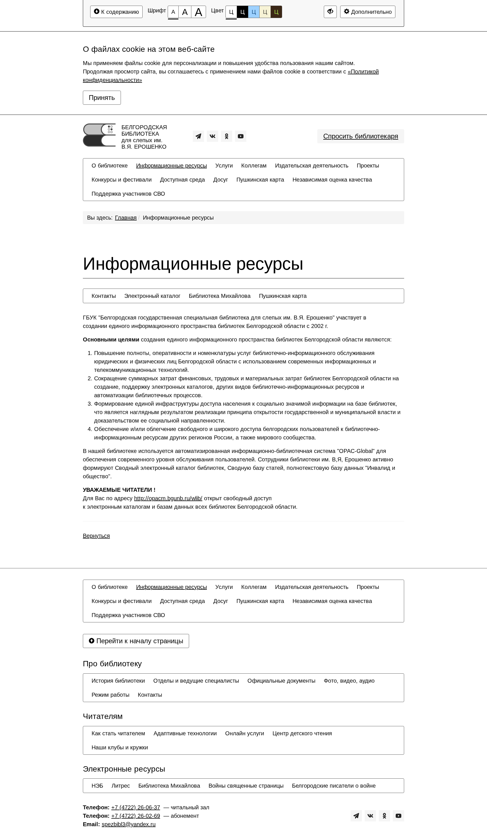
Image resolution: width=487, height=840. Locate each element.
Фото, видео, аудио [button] (349, 681)
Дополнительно (370, 12)
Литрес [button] (121, 786)
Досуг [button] (220, 180)
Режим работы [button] (110, 695)
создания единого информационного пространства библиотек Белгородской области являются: (237, 339)
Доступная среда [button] (182, 180)
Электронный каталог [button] (152, 296)
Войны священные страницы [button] (246, 786)
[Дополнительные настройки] (330, 12)
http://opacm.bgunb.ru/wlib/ (168, 498)
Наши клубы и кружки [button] (120, 747)
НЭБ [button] (97, 786)
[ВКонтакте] (212, 136)
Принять (102, 97)
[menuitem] (109, 165)
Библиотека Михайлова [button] (220, 296)
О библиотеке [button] (110, 165)
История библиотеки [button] (118, 681)
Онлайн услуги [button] (244, 733)
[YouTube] (240, 136)
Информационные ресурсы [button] (171, 165)
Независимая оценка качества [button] (332, 180)
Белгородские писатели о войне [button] (334, 786)
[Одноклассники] (226, 136)
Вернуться (96, 536)
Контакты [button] (104, 296)
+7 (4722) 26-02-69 (135, 816)
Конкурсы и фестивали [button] (122, 180)
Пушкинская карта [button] (260, 180)
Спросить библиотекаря (360, 136)
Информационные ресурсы (178, 218)
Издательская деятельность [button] (311, 165)
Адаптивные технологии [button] (185, 733)
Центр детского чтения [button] (302, 733)
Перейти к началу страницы (138, 641)
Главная (126, 218)
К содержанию (119, 12)
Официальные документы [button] (281, 681)
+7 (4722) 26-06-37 (135, 807)
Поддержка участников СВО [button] (128, 194)
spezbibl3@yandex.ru (129, 824)
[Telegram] (198, 136)
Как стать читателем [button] (118, 733)
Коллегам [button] (254, 165)
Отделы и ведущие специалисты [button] (196, 681)
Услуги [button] (224, 165)
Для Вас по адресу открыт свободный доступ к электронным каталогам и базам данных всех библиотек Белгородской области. (190, 498)
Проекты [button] (368, 165)
